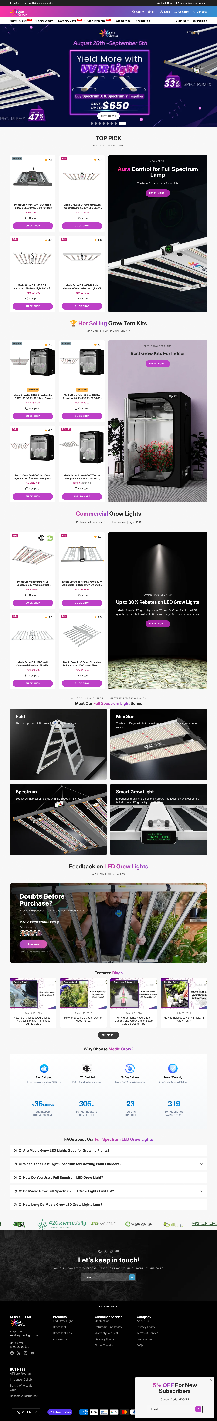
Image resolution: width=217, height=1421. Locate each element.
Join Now (33, 944)
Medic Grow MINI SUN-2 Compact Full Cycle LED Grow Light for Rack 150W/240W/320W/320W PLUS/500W (32, 193)
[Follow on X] (105, 1251)
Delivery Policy (104, 1339)
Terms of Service (147, 1333)
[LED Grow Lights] (157, 233)
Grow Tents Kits (98, 20)
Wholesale (144, 20)
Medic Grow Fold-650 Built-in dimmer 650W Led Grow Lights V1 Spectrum (82, 274)
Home (13, 20)
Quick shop (33, 226)
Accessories (123, 20)
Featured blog (199, 20)
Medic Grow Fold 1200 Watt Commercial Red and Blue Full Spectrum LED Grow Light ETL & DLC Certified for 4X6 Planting (32, 651)
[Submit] (198, 1409)
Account (165, 11)
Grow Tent (59, 1327)
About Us (143, 1321)
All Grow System (44, 20)
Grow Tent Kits (62, 1333)
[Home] (18, 12)
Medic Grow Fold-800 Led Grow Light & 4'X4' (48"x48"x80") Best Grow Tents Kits (32, 464)
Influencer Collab (21, 1379)
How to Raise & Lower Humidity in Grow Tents (184, 1003)
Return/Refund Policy (108, 1327)
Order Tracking (104, 1345)
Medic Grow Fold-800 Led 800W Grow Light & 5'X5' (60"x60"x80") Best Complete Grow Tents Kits (82, 381)
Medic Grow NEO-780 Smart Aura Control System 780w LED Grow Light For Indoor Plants (82, 193)
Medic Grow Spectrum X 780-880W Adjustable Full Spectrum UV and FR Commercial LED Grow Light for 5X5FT (82, 570)
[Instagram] (111, 1251)
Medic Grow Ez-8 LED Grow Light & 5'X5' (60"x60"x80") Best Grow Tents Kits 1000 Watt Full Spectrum (32, 381)
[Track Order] (165, 3)
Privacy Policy (146, 1327)
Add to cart (82, 496)
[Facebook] (100, 1251)
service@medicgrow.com (193, 3)
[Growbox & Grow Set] (157, 421)
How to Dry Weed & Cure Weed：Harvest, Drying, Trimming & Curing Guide (33, 1003)
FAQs (140, 1345)
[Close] (211, 1380)
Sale (26, 20)
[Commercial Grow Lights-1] (157, 610)
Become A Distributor (23, 1396)
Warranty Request (106, 1333)
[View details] (58, 744)
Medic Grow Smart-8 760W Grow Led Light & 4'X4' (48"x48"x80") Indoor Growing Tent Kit (82, 464)
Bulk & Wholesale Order (21, 1387)
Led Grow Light (63, 1321)
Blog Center (144, 1339)
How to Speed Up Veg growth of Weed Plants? (83, 1003)
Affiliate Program (20, 1373)
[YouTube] (117, 1251)
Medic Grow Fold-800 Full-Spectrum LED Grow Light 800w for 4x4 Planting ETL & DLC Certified (32, 274)
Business (181, 20)
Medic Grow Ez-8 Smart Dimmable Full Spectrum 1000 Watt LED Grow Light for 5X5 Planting (82, 651)
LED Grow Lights (69, 20)
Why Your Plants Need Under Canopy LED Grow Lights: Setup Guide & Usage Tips (133, 1003)
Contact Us (102, 1321)
